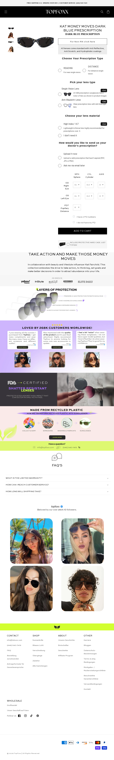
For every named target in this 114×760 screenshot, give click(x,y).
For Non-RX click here (82, 42)
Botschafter (63, 645)
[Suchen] (102, 12)
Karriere (87, 640)
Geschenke (63, 650)
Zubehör (36, 661)
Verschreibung (39, 650)
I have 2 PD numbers (86, 217)
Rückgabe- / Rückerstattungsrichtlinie (95, 668)
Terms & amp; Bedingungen (90, 660)
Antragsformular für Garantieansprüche (15, 665)
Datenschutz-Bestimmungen (90, 652)
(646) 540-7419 (14, 645)
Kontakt (87, 689)
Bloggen (87, 645)
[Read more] (57, 423)
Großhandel (12, 705)
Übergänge (37, 656)
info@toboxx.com (14, 640)
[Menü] (6, 12)
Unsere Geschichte (66, 640)
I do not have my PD (86, 223)
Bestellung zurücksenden (13, 657)
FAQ (9, 650)
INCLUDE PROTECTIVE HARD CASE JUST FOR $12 (87, 244)
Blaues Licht (38, 645)
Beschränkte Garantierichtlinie (91, 677)
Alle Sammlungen (40, 666)
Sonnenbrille (38, 640)
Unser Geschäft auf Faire (18, 710)
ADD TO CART (83, 231)
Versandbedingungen (93, 684)
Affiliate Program (65, 656)
